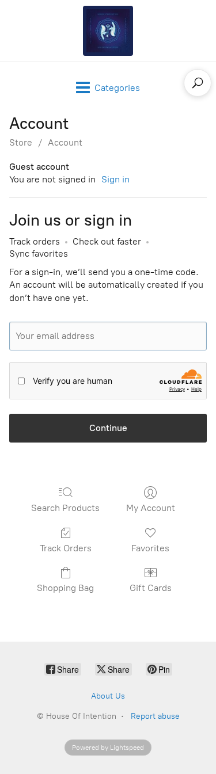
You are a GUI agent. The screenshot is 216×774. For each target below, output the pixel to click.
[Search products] (197, 83)
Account (65, 142)
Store (20, 142)
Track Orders (66, 548)
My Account (150, 507)
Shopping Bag (65, 587)
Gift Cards (151, 587)
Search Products (65, 507)
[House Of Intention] (108, 31)
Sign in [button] (115, 179)
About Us (108, 696)
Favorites (150, 548)
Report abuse (155, 716)
